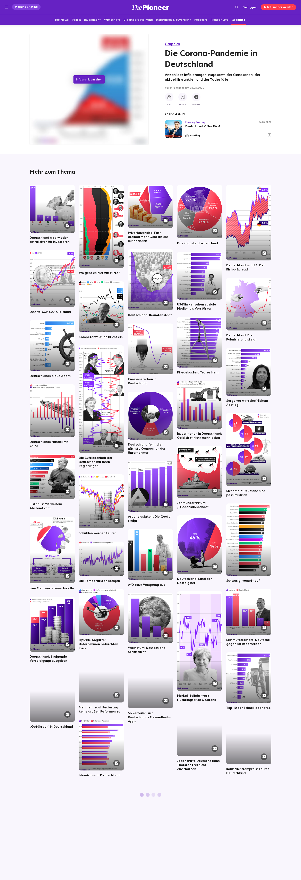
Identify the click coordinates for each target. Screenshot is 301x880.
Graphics (172, 43)
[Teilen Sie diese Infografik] (169, 97)
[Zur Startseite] (150, 7)
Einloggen (250, 7)
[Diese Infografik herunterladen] (196, 97)
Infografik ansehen (89, 79)
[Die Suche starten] (237, 7)
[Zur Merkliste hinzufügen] (182, 97)
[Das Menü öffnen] (6, 7)
